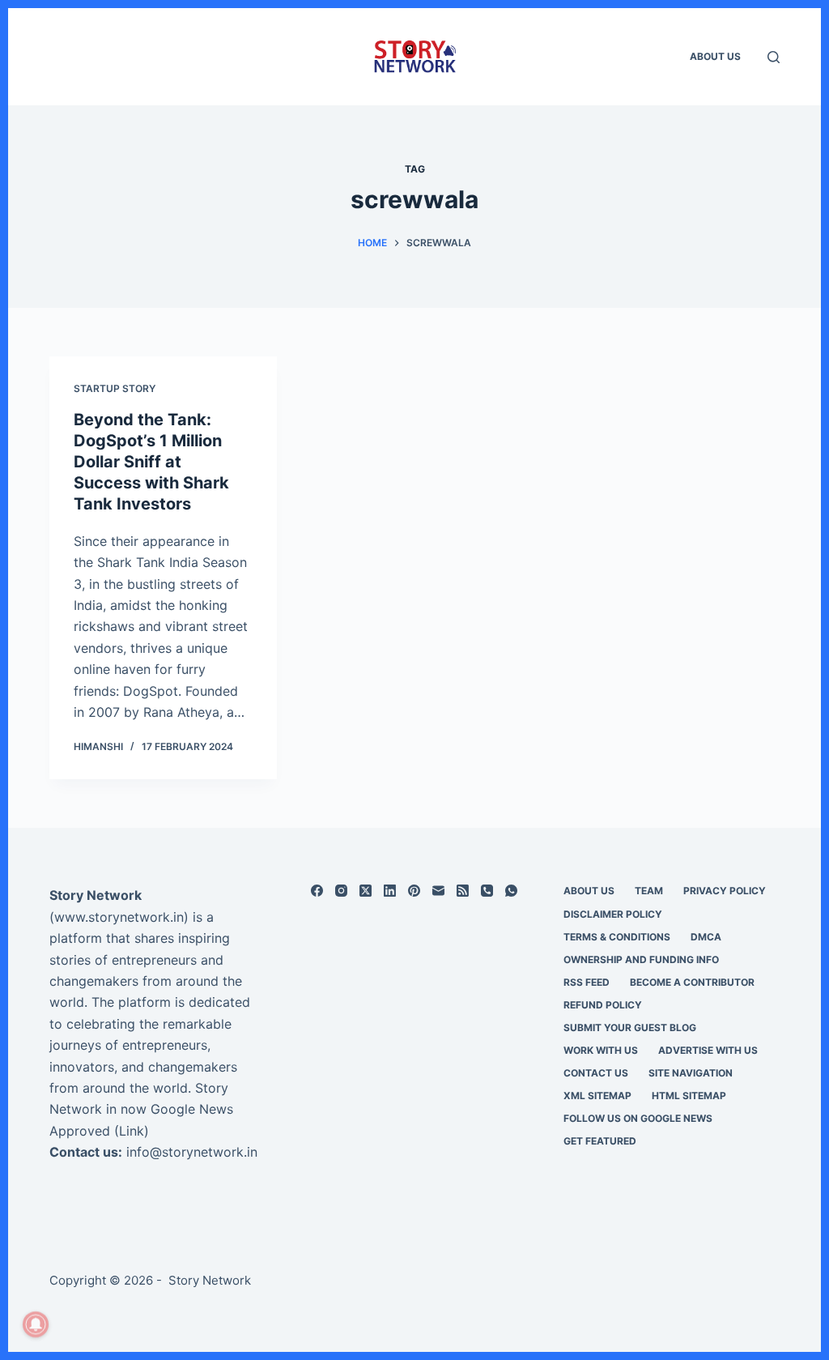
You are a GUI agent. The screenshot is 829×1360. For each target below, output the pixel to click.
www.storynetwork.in (119, 917)
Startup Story (114, 388)
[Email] (438, 891)
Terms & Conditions (616, 937)
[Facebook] (317, 891)
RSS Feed (586, 982)
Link (131, 1131)
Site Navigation (690, 1073)
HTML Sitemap (689, 1095)
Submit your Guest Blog (629, 1027)
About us (715, 56)
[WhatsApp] (511, 891)
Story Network (95, 895)
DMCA (706, 937)
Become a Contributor (692, 982)
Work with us (600, 1050)
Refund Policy (602, 1005)
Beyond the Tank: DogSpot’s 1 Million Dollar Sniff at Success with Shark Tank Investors (151, 462)
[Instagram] (341, 891)
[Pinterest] (414, 891)
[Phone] (487, 891)
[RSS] (463, 891)
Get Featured (599, 1141)
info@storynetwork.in (191, 1152)
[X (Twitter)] (365, 891)
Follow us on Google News (637, 1118)
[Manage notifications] (36, 1324)
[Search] (773, 57)
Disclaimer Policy (612, 914)
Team (649, 891)
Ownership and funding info (641, 959)
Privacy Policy (724, 891)
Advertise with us (708, 1050)
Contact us (595, 1073)
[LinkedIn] (390, 891)
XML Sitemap (597, 1095)
